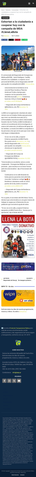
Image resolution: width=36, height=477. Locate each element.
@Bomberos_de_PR (22, 141)
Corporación (7, 409)
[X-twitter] (14, 381)
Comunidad (15, 10)
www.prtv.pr (22, 311)
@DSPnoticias (24, 143)
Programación (7, 402)
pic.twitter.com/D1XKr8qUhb (13, 101)
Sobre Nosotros (15, 475)
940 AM (5, 399)
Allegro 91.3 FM (8, 395)
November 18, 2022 (24, 158)
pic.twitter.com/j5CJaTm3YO (13, 150)
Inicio (2, 10)
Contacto (22, 475)
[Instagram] (9, 381)
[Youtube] (19, 381)
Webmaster (23, 472)
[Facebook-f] (4, 381)
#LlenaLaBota (26, 146)
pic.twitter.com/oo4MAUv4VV (14, 186)
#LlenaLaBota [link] (29, 84)
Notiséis (8, 10)
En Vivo (5, 392)
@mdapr (19, 97)
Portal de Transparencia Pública (20, 328)
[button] (33, 3)
